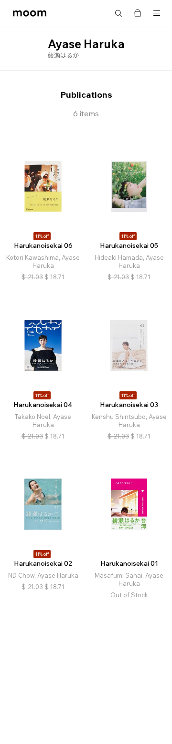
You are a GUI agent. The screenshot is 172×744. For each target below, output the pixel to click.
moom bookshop (30, 13)
